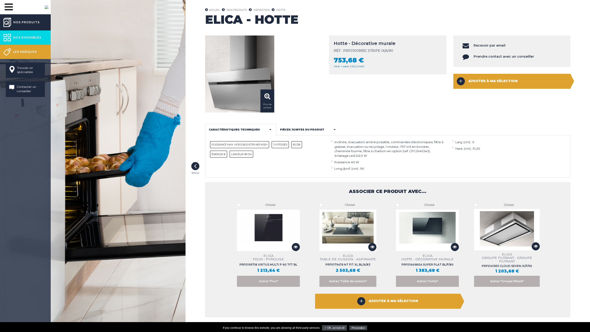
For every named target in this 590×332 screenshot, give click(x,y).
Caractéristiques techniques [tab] (234, 129)
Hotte (280, 10)
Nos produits (237, 10)
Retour (195, 166)
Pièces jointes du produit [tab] (302, 129)
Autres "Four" (268, 281)
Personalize (358, 327)
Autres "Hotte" (427, 281)
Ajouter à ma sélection (493, 81)
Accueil (214, 10)
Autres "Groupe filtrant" (507, 281)
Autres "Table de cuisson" (348, 281)
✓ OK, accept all (334, 327)
